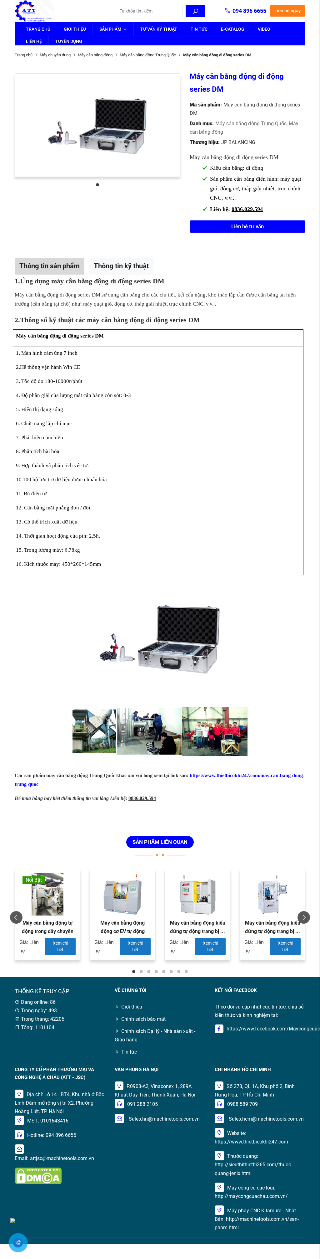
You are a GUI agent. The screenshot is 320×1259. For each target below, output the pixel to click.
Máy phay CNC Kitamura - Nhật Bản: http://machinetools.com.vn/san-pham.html (257, 1219)
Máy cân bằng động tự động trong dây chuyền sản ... (47, 931)
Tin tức (199, 29)
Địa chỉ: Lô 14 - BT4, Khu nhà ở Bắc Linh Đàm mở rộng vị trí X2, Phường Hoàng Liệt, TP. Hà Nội (59, 1102)
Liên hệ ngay (287, 10)
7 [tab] (178, 971)
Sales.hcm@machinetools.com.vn (266, 1119)
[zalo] (12, 1220)
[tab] (49, 266)
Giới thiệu (75, 29)
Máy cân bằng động (95, 55)
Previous (16, 917)
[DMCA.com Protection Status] (38, 1176)
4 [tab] (156, 971)
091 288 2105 (142, 1104)
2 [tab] (141, 971)
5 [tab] (163, 971)
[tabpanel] (97, 125)
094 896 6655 (249, 11)
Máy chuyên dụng (55, 55)
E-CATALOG (232, 29)
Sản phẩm (110, 29)
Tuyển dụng (68, 41)
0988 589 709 (242, 1104)
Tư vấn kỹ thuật (158, 29)
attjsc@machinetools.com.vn (62, 1158)
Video (264, 29)
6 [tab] (171, 971)
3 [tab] (148, 971)
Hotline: (35, 1135)
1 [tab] (97, 184)
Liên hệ (34, 41)
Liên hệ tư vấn (247, 226)
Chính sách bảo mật (143, 1019)
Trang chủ (38, 29)
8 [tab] (186, 971)
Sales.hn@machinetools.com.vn (164, 1119)
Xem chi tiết (60, 946)
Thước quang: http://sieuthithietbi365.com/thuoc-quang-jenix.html (253, 1164)
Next (304, 917)
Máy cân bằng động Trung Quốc (148, 55)
